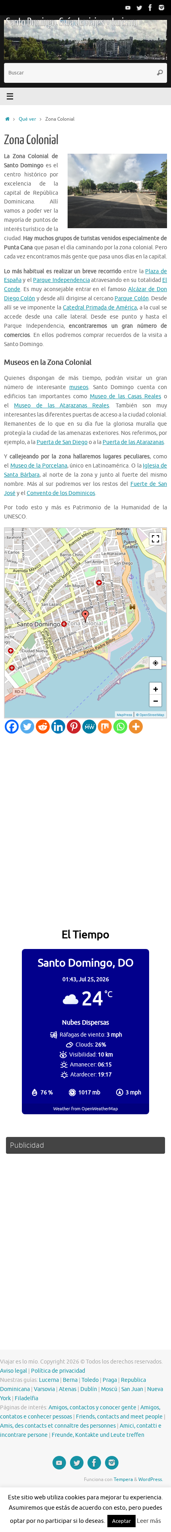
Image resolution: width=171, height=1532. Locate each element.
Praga (110, 1380)
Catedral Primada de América (100, 307)
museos (78, 387)
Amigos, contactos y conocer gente (92, 1407)
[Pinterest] (74, 727)
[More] (136, 727)
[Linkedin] (58, 727)
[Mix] (105, 727)
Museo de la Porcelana (38, 465)
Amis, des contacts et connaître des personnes (58, 1425)
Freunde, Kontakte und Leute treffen (98, 1435)
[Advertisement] (85, 823)
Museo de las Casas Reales (125, 396)
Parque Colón (131, 298)
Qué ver (27, 119)
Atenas (67, 1389)
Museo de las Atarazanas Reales (61, 405)
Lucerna (49, 1380)
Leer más (149, 1521)
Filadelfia (26, 1398)
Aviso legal (13, 1371)
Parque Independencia (61, 280)
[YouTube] (128, 7)
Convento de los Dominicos (61, 493)
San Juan (132, 1389)
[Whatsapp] (120, 727)
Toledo (90, 1380)
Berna (70, 1380)
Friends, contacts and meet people (119, 1416)
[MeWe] (89, 727)
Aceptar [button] (121, 1521)
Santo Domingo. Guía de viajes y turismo (71, 22)
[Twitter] (139, 7)
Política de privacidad (58, 1371)
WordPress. (150, 1479)
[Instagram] (161, 7)
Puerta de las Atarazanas (133, 442)
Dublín (88, 1389)
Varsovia (44, 1389)
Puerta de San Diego (62, 442)
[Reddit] (43, 727)
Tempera (123, 1479)
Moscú (109, 1389)
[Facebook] (150, 7)
